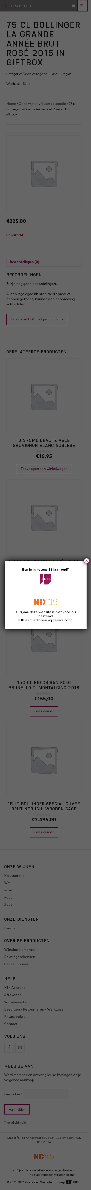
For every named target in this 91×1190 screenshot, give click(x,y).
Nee (47, 579)
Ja (41, 579)
